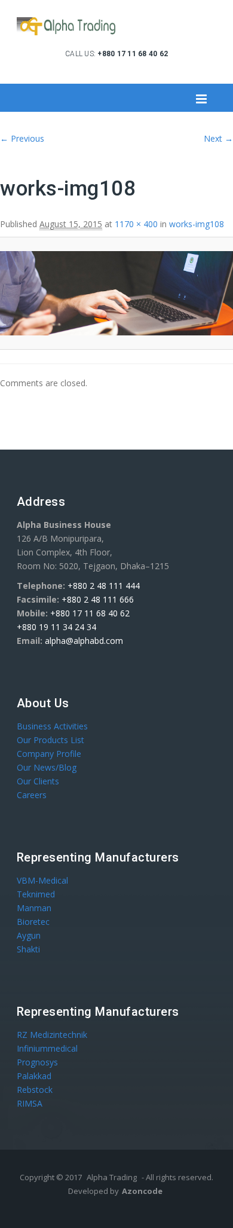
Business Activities (52, 726)
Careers (32, 795)
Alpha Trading (112, 1177)
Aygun (29, 935)
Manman (34, 908)
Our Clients (38, 781)
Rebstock (35, 1089)
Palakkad (34, 1076)
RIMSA (29, 1103)
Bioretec (33, 921)
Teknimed (36, 894)
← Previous (22, 138)
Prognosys (37, 1062)
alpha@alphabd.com (84, 640)
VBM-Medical (42, 880)
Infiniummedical (47, 1048)
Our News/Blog (46, 767)
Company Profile (49, 753)
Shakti (28, 949)
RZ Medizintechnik (52, 1034)
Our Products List (50, 740)
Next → (218, 138)
